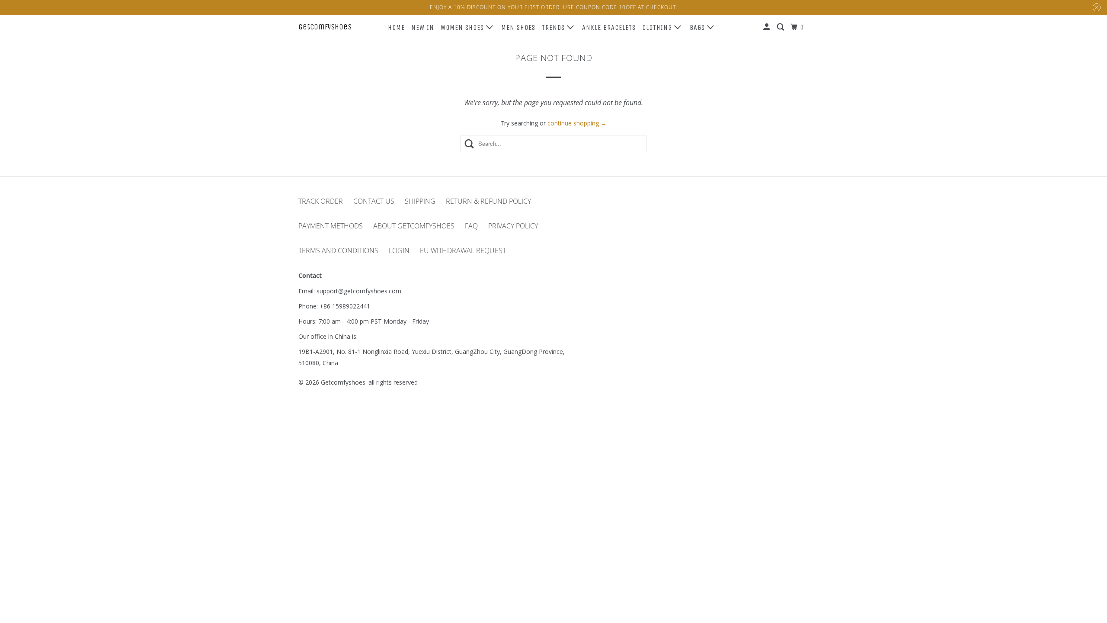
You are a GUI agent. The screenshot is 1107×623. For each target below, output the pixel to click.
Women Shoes (463, 27)
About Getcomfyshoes (413, 226)
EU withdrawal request (463, 250)
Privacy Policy (513, 226)
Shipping (420, 201)
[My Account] (767, 27)
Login (399, 250)
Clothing (658, 27)
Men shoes (518, 27)
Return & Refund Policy (488, 201)
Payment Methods (330, 226)
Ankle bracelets (609, 27)
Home (396, 27)
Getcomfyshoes (325, 27)
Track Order (320, 201)
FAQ (471, 226)
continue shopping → (577, 123)
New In (422, 27)
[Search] (781, 27)
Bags (698, 27)
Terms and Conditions (338, 250)
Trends (554, 27)
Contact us (373, 201)
